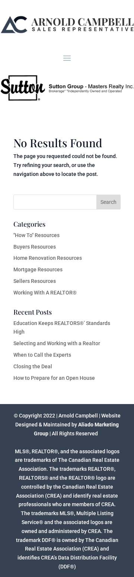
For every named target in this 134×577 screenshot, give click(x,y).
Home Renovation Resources (47, 258)
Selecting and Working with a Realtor (56, 343)
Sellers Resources (34, 281)
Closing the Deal (32, 366)
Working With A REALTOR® (45, 293)
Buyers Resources (34, 247)
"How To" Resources (36, 235)
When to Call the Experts (42, 355)
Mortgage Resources (38, 269)
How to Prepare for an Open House (54, 378)
